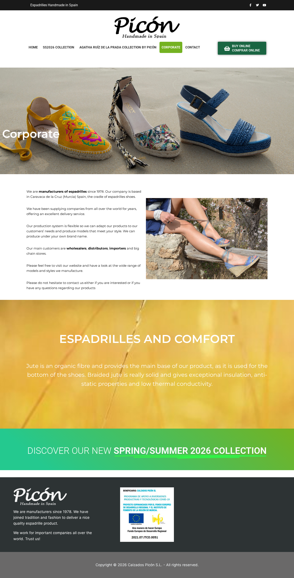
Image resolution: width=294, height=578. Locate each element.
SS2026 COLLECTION (58, 47)
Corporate (171, 47)
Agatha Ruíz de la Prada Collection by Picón (117, 47)
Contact (192, 47)
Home (33, 47)
